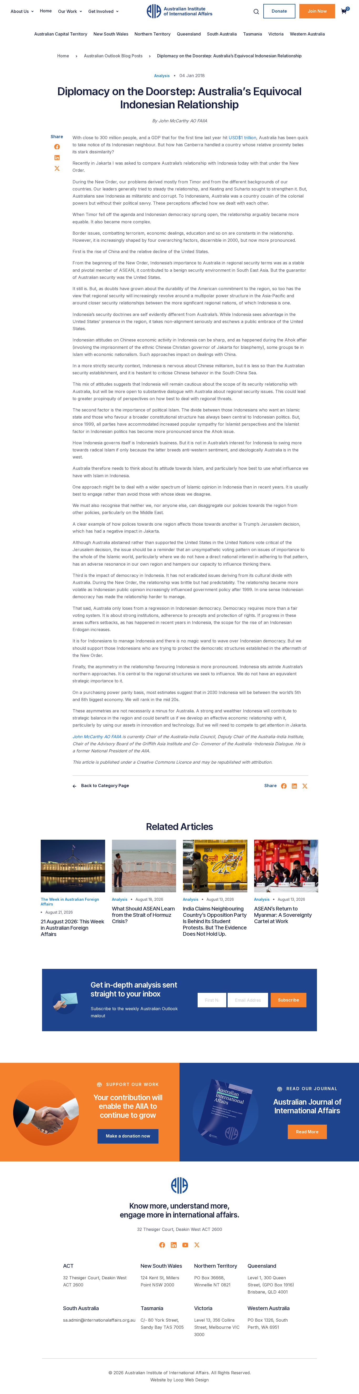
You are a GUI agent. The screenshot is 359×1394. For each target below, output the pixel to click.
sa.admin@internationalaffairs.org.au (99, 1320)
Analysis (162, 75)
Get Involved (101, 11)
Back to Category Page (104, 785)
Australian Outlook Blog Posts (113, 55)
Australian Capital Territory (60, 34)
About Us (20, 11)
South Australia (222, 34)
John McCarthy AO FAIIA (97, 736)
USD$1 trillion (242, 137)
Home (46, 10)
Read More (307, 1131)
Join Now (317, 11)
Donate (279, 11)
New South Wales (111, 34)
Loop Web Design (191, 1379)
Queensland (189, 34)
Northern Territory (153, 34)
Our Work (67, 11)
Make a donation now (128, 1136)
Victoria (276, 34)
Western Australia (307, 34)
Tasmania (252, 34)
